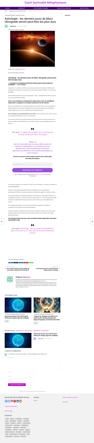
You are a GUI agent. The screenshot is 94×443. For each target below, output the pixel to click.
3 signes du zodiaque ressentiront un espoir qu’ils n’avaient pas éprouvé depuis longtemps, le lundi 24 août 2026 (47, 318)
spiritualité (19, 431)
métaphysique (25, 425)
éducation (24, 436)
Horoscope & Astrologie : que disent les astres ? (15, 314)
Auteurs (35, 400)
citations (20, 420)
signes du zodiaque (10, 431)
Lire (7, 321)
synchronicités (27, 431)
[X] (15, 262)
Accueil (7, 8)
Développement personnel (41, 8)
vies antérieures (13, 434)
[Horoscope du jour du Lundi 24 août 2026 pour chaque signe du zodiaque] (18, 305)
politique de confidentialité (40, 174)
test (7, 434)
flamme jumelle (27, 423)
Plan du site (65, 402)
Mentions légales (8, 411)
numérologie (8, 427)
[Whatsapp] (31, 262)
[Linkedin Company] (17, 401)
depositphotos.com (20, 69)
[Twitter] (9, 401)
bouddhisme (13, 420)
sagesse (28, 429)
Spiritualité (21, 8)
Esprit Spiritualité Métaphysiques (45, 2)
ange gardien (19, 418)
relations (15, 429)
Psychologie (8, 429)
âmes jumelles (9, 436)
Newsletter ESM (84, 8)
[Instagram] (12, 401)
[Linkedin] (21, 262)
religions (22, 429)
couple (7, 423)
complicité (27, 420)
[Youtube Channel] (20, 401)
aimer (7, 418)
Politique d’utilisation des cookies (70, 397)
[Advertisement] (32, 248)
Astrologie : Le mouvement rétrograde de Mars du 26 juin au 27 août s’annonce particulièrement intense (32, 230)
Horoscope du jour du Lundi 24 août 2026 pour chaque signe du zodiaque (17, 317)
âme (29, 434)
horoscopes (17, 425)
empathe (13, 423)
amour (12, 418)
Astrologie (26, 418)
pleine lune (23, 427)
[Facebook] (10, 262)
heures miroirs (9, 425)
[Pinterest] (26, 262)
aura (7, 420)
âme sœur (17, 436)
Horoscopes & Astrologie (64, 8)
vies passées (22, 434)
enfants (19, 423)
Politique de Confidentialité (11, 406)
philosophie (16, 427)
